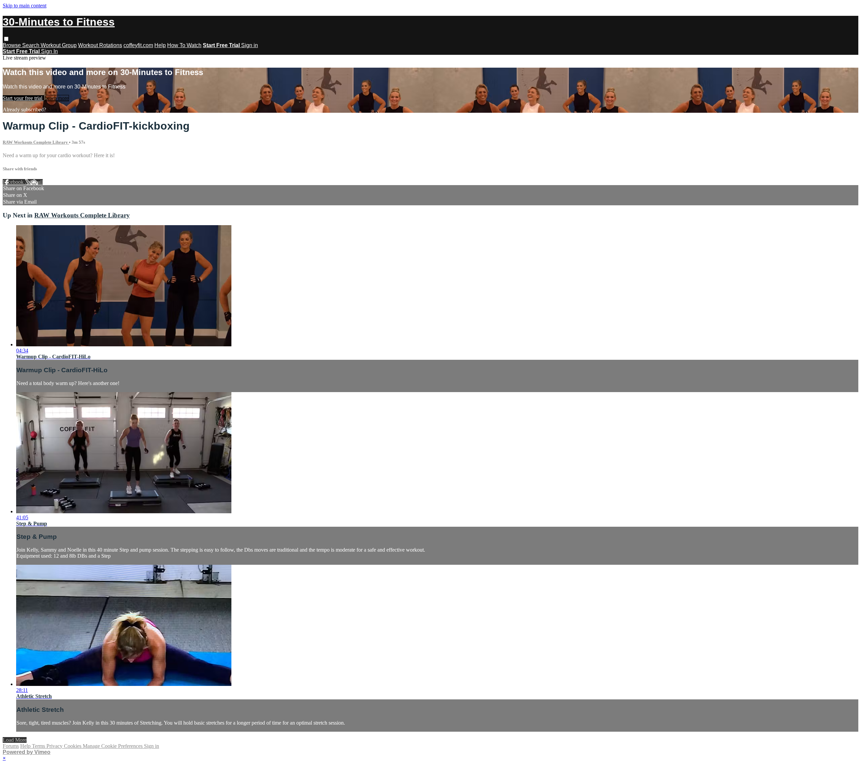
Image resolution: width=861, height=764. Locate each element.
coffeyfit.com (138, 45)
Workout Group (59, 45)
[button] (6, 39)
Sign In (49, 51)
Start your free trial (23, 98)
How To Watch (184, 45)
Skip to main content (24, 5)
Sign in (249, 45)
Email (36, 182)
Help (160, 45)
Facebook (14, 182)
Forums (11, 746)
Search (31, 45)
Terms (39, 746)
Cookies (73, 746)
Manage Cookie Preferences (113, 746)
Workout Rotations (100, 45)
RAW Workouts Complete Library (36, 142)
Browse (12, 45)
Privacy (55, 746)
